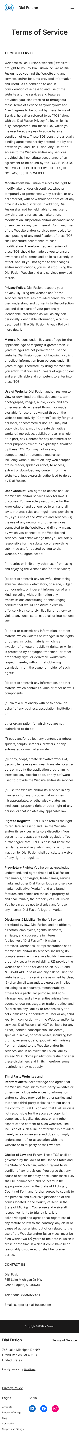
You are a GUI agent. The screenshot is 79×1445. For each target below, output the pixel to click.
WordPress (29, 1369)
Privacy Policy (12, 1388)
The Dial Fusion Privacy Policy (45, 324)
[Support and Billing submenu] (23, 1429)
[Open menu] (72, 7)
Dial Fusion (28, 7)
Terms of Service (64, 1340)
